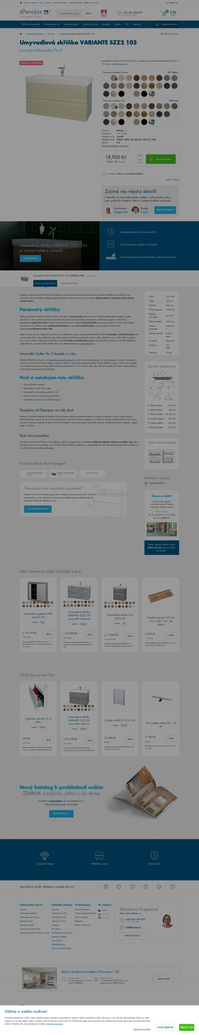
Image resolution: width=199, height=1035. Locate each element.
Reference (79, 921)
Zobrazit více (121, 64)
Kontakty (95, 3)
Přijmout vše (186, 1027)
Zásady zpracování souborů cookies (35, 932)
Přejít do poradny (165, 210)
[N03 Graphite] (167, 86)
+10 (92, 605)
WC (127, 24)
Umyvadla (106, 24)
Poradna (34, 3)
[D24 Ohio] (129, 86)
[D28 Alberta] (159, 86)
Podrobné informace (54, 1024)
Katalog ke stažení (59, 936)
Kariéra (87, 3)
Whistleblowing (58, 944)
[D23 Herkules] (121, 86)
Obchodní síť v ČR (59, 913)
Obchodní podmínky (28, 913)
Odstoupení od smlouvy (29, 917)
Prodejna (55, 925)
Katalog (48, 3)
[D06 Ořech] (129, 106)
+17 (51, 606)
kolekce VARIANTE (53, 298)
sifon (28, 369)
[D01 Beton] (114, 78)
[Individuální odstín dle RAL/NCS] (152, 94)
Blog (41, 3)
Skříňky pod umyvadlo (31, 24)
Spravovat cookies (142, 1029)
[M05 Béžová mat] (136, 94)
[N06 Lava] (174, 86)
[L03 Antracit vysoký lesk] (106, 94)
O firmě (26, 3)
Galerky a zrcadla (90, 24)
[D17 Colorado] (167, 78)
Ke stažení (56, 928)
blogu (57, 442)
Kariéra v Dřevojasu (83, 925)
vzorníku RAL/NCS (86, 343)
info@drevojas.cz (133, 927)
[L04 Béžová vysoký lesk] (114, 122)
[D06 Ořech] (136, 78)
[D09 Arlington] (144, 78)
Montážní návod (156, 482)
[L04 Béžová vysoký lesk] (114, 94)
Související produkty (69, 283)
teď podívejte (56, 800)
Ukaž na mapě (163, 979)
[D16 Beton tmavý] (159, 78)
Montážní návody (59, 917)
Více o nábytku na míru (38, 509)
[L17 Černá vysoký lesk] (121, 94)
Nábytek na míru (75, 3)
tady (51, 448)
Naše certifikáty (81, 917)
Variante (51, 34)
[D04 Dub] (121, 78)
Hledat (88, 13)
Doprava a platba (60, 3)
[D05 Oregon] (129, 78)
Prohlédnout (59, 813)
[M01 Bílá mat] (129, 94)
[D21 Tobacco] (106, 86)
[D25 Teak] (136, 86)
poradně (72, 442)
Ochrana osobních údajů (30, 928)
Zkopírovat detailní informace (115, 145)
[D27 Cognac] (152, 86)
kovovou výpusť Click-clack (43, 369)
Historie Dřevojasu (82, 909)
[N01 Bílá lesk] (106, 78)
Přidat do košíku (163, 159)
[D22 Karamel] (114, 86)
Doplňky (117, 24)
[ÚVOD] (21, 3)
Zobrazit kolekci (30, 258)
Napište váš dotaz (132, 936)
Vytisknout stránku (171, 33)
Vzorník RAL (57, 940)
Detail (48, 634)
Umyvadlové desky (71, 24)
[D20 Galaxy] (174, 78)
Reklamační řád (26, 921)
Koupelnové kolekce (169, 24)
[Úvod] (21, 34)
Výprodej (136, 24)
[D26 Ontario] (144, 86)
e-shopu (113, 360)
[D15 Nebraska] (152, 78)
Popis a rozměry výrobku (45, 283)
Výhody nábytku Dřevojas (85, 913)
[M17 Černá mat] (144, 94)
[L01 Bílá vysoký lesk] (174, 114)
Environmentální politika (61, 948)
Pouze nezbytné (165, 1027)
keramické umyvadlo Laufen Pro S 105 (65, 360)
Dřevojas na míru (59, 921)
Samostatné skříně (51, 24)
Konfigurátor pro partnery (62, 932)
